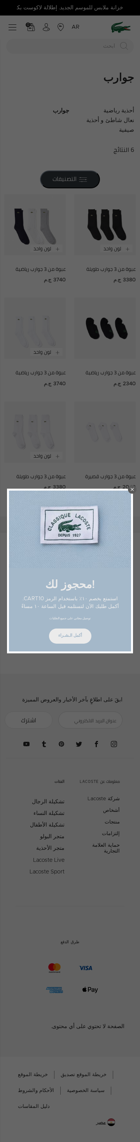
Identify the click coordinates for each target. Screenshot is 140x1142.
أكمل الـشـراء (70, 635)
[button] (132, 489)
